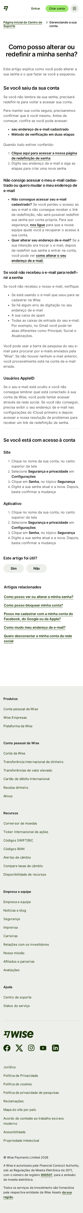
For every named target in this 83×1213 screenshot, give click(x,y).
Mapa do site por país (19, 1110)
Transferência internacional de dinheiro (33, 762)
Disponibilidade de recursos (24, 874)
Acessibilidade (14, 1132)
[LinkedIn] (55, 1049)
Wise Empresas (15, 717)
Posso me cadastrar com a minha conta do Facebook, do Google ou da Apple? (38, 616)
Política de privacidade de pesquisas (31, 1093)
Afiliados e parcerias (18, 961)
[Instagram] (31, 1049)
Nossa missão (13, 953)
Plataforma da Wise (18, 726)
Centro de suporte (17, 997)
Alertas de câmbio (17, 857)
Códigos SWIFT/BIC (18, 840)
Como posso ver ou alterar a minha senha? (38, 597)
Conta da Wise (14, 753)
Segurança (11, 919)
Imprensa (10, 927)
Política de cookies (17, 1084)
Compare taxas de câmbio (23, 866)
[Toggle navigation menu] (74, 8)
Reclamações (13, 1101)
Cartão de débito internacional (26, 779)
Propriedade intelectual (21, 1140)
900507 (46, 1175)
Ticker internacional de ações (25, 832)
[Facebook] (6, 1049)
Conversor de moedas (20, 823)
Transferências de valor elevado (27, 770)
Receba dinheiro (15, 788)
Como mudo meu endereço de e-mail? (35, 627)
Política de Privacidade (20, 1076)
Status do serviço (16, 1006)
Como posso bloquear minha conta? (33, 605)
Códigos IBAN (13, 849)
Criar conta (57, 8)
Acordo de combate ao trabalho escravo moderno (33, 1121)
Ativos (8, 796)
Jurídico (9, 1067)
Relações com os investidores (26, 944)
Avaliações (11, 970)
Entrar (35, 8)
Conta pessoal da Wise (20, 709)
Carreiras (10, 936)
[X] (19, 1049)
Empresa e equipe (17, 902)
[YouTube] (43, 1049)
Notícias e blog (14, 910)
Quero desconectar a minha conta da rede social (38, 638)
